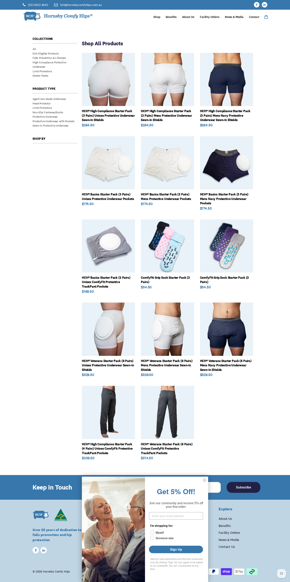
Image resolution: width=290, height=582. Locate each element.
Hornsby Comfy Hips (56, 571)
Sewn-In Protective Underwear (51, 125)
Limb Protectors (42, 71)
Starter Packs (40, 75)
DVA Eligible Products (46, 53)
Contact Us (227, 547)
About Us (225, 518)
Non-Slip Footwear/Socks (48, 112)
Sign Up (176, 549)
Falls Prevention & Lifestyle (49, 58)
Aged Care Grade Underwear (49, 99)
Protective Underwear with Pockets (53, 121)
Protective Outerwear (45, 116)
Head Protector (42, 103)
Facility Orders (229, 532)
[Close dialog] (205, 480)
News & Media (229, 540)
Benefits (225, 526)
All (34, 49)
